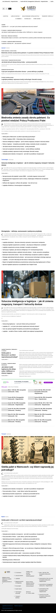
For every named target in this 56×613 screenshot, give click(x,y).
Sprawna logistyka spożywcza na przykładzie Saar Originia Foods (20, 264)
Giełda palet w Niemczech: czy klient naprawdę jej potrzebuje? (19, 136)
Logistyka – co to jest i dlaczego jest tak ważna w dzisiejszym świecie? (21, 259)
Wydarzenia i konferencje (12, 35)
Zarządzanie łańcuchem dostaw (15, 60)
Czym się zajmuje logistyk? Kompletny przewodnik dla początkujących (21, 329)
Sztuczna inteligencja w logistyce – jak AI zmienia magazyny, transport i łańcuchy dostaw (26, 141)
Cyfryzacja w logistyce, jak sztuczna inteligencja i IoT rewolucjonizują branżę (23, 249)
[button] (3, 9)
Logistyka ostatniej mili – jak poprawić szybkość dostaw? (16, 43)
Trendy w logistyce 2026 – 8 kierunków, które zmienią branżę (18, 139)
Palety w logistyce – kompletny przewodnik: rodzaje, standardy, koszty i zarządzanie (25, 144)
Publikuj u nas (29, 571)
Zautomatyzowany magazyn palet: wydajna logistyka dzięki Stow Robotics (22, 562)
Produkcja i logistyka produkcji (7, 77)
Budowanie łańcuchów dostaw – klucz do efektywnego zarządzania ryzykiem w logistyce (26, 254)
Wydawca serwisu (30, 583)
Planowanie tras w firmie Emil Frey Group (13, 550)
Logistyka (3, 24)
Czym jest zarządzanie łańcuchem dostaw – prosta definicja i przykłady (22, 71)
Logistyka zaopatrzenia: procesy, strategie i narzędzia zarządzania (20, 247)
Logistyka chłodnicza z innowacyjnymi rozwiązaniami (16, 185)
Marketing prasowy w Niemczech (11, 559)
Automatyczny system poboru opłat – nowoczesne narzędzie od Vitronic (21, 553)
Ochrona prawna (30, 584)
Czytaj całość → (5, 133)
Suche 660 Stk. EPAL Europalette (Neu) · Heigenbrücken (44, 590)
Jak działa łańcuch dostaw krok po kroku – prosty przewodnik (19, 62)
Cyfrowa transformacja (2, 277)
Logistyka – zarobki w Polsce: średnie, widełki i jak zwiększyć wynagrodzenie (23, 331)
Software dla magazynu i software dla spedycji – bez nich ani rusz (20, 183)
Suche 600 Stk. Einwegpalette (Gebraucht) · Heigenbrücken (23, 1)
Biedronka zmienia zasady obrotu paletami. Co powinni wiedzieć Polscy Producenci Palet (27, 53)
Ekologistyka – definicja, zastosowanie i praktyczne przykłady (21, 231)
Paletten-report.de (18, 605)
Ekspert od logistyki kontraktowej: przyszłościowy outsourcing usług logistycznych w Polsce (26, 262)
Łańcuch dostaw (13, 50)
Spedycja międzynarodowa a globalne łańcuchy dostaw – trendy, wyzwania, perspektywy (26, 252)
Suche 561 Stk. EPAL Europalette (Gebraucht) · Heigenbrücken (45, 596)
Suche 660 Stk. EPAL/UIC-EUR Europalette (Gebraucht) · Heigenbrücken (43, 391)
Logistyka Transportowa (6, 349)
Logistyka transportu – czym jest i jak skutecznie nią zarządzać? (19, 496)
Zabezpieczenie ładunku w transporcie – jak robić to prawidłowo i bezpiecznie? (23, 154)
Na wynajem (18, 585)
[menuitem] (6, 16)
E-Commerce (3, 30)
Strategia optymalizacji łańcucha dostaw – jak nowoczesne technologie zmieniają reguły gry (27, 257)
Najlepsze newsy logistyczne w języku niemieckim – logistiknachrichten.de (7, 580)
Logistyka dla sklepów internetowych (14, 30)
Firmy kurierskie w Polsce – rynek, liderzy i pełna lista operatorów (20, 491)
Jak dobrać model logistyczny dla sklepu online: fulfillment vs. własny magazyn (21, 32)
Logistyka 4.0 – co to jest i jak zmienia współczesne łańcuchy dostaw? (19, 26)
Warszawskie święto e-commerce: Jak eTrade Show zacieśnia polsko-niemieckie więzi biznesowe (26, 37)
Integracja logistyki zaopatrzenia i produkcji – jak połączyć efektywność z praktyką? (24, 245)
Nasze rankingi (29, 581)
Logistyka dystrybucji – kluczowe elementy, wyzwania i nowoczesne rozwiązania (24, 242)
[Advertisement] (12, 195)
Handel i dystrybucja (5, 50)
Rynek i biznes (4, 35)
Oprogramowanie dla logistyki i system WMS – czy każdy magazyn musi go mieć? (24, 176)
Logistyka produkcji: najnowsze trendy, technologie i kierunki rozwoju (21, 79)
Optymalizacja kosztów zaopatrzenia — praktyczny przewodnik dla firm (21, 493)
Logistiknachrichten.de (7, 605)
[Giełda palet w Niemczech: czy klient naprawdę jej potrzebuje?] (28, 449)
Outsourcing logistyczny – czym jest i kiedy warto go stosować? (19, 324)
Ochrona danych (30, 586)
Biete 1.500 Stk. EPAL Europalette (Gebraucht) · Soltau (45, 574)
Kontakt (28, 573)
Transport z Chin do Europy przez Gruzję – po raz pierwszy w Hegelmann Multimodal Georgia (27, 548)
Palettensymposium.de (7, 608)
